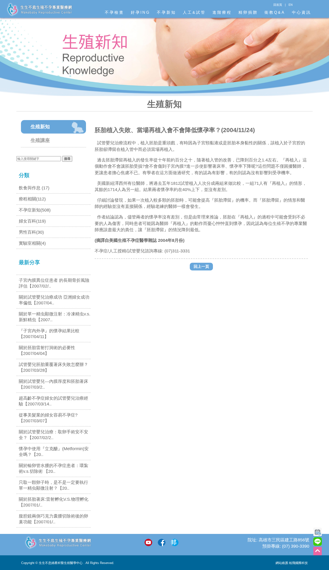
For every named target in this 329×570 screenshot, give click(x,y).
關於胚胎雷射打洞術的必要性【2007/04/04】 (47, 350)
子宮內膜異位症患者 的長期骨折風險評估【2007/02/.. (54, 283)
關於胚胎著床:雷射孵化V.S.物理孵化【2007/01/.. (53, 502)
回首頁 (277, 4)
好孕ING (140, 12)
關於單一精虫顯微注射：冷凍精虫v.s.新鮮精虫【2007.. (54, 317)
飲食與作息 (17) (34, 188)
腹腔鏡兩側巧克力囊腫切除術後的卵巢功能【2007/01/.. (53, 519)
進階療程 (222, 12)
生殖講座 (40, 140)
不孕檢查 (114, 12)
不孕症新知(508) (35, 210)
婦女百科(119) (32, 221)
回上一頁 (201, 266)
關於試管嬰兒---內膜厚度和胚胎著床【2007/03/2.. (53, 384)
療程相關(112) (32, 199)
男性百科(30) (31, 232)
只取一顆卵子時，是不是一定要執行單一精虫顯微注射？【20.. (53, 485)
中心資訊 (301, 12)
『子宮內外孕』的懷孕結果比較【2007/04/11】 (49, 333)
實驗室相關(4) (32, 243)
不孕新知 (166, 12)
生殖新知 (40, 126)
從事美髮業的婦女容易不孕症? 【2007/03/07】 (48, 418)
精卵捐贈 (248, 12)
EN (291, 4)
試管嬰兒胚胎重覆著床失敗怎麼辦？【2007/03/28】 (53, 367)
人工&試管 (194, 12)
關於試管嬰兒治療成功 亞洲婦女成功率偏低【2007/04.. (54, 300)
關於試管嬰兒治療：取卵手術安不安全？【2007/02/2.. (53, 434)
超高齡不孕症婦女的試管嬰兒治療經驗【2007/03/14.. (53, 401)
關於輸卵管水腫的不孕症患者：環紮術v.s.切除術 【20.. (53, 468)
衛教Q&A (274, 12)
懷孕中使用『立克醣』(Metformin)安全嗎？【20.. (54, 451)
